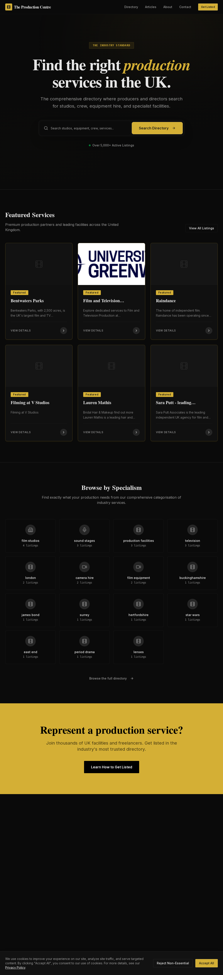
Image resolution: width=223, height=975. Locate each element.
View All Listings (201, 228)
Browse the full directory (108, 678)
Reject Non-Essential (173, 963)
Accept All (206, 963)
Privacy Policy (15, 967)
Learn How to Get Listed (111, 767)
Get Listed (208, 7)
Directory (131, 7)
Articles (150, 7)
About (167, 7)
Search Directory (154, 128)
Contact (185, 7)
